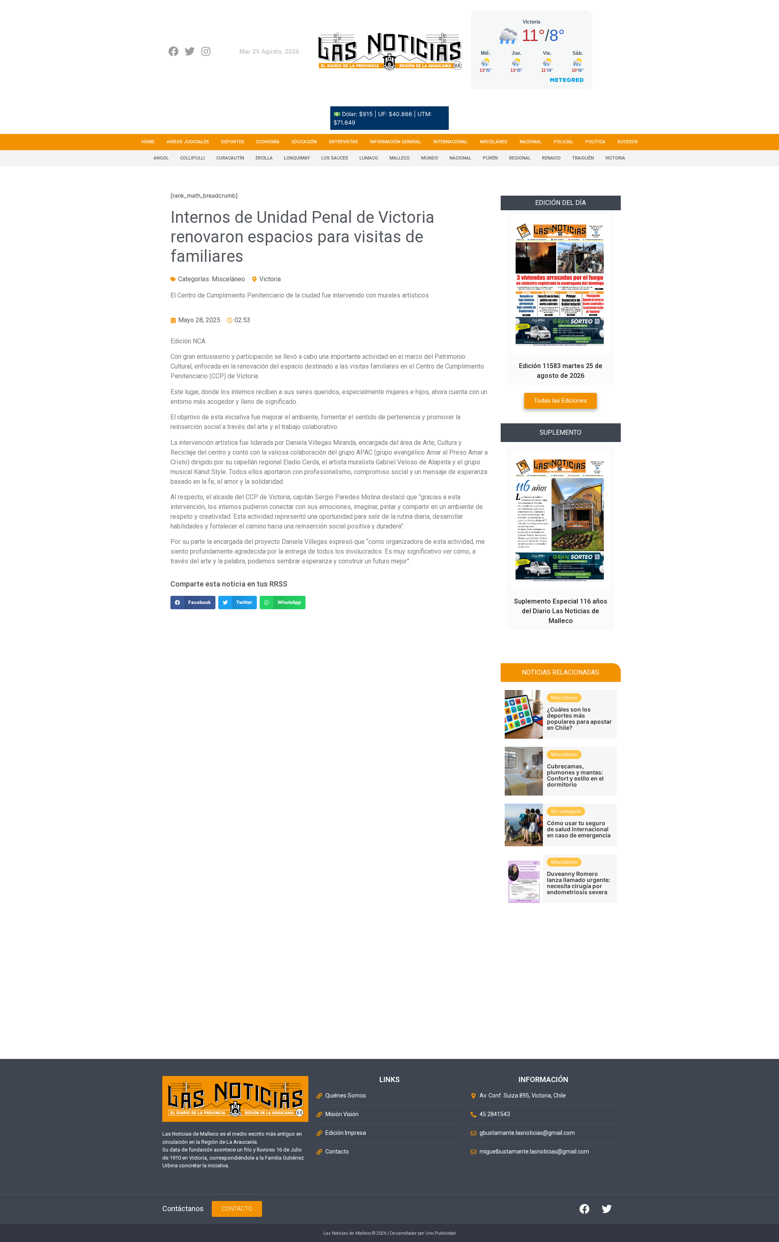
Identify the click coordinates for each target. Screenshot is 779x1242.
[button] (192, 603)
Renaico (551, 158)
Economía (268, 141)
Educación (304, 141)
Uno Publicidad (440, 1233)
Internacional (450, 141)
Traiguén (583, 158)
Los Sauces (334, 158)
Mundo (429, 158)
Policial (563, 141)
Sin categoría (566, 811)
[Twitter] (190, 51)
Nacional (531, 141)
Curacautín (230, 158)
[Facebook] (173, 51)
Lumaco (368, 158)
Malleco (400, 158)
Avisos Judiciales (188, 141)
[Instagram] (206, 51)
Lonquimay (297, 158)
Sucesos (628, 141)
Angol (161, 158)
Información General (395, 141)
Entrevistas (343, 141)
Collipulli (192, 158)
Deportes (232, 141)
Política (595, 141)
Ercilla (264, 158)
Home (148, 141)
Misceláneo (494, 141)
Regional (520, 158)
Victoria (615, 158)
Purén (490, 158)
